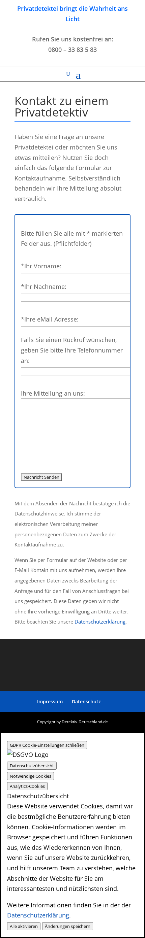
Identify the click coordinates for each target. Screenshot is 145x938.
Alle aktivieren (24, 926)
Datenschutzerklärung (100, 621)
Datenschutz (86, 701)
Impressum (50, 701)
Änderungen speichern (67, 926)
